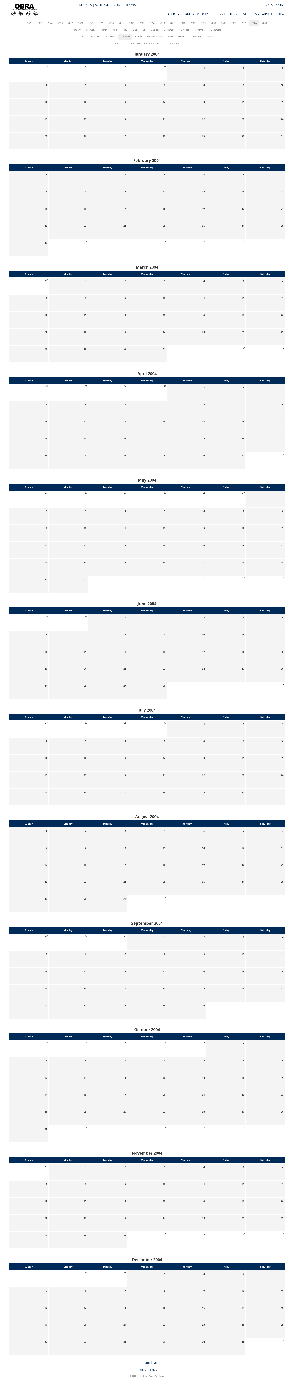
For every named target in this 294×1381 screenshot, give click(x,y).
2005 (244, 23)
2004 (254, 23)
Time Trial (196, 36)
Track (209, 36)
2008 (213, 23)
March (104, 29)
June (135, 29)
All (83, 36)
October (185, 29)
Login (153, 1370)
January (77, 29)
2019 (101, 23)
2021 (80, 23)
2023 (60, 23)
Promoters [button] (206, 14)
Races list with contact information (143, 43)
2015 (142, 23)
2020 (90, 23)
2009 (203, 23)
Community (173, 43)
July (144, 29)
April (115, 29)
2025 (39, 23)
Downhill (125, 36)
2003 (264, 23)
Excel (147, 1362)
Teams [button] (187, 14)
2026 (29, 23)
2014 (152, 23)
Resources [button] (249, 14)
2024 (50, 23)
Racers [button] (171, 14)
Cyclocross (110, 36)
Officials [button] (227, 14)
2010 (193, 23)
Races (118, 43)
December (216, 29)
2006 (233, 23)
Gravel (138, 36)
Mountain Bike (154, 36)
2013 (162, 23)
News (281, 14)
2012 (172, 23)
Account (142, 1370)
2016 (131, 23)
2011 (182, 23)
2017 (121, 23)
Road (170, 36)
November (199, 29)
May (125, 29)
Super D (182, 36)
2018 (111, 23)
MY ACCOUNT (275, 5)
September (169, 29)
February (90, 29)
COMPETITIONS (125, 5)
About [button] (267, 14)
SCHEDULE (102, 5)
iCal (155, 1362)
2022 (70, 23)
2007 (223, 23)
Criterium (94, 36)
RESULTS (85, 5)
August (155, 29)
